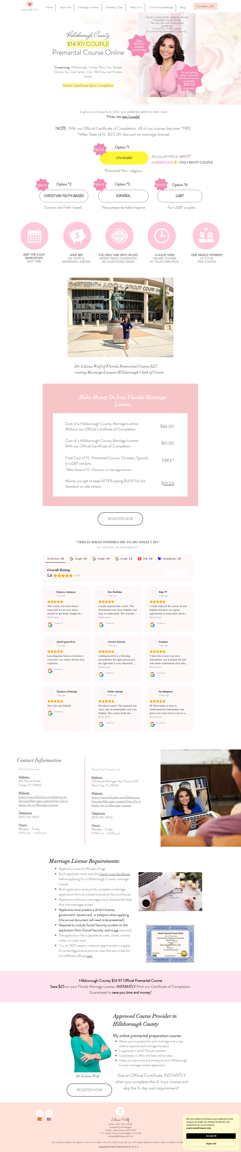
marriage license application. (147, 1065)
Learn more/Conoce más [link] (198, 1128)
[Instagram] (39, 1113)
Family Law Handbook (115, 873)
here (89, 955)
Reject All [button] (211, 1143)
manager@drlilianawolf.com (120, 1136)
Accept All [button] (211, 1136)
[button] (182, 7)
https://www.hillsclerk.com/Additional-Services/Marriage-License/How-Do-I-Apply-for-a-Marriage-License (116, 801)
